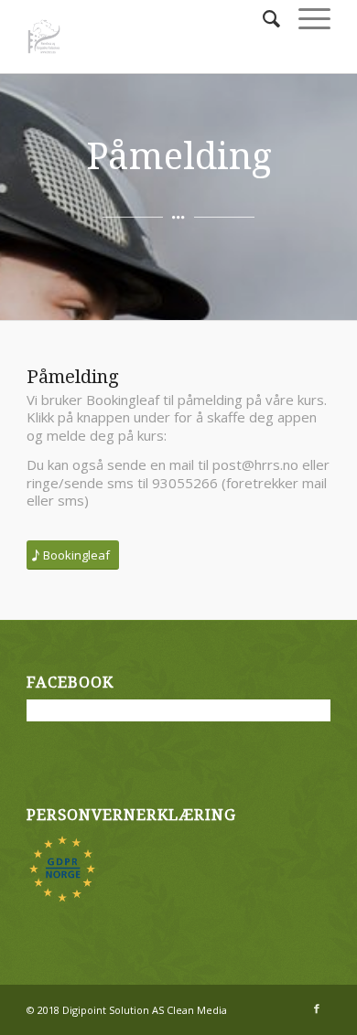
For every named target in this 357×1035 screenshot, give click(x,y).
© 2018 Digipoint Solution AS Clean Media (127, 1010)
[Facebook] (316, 1008)
